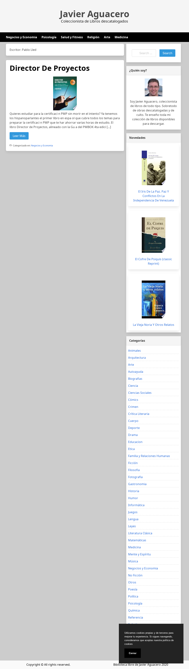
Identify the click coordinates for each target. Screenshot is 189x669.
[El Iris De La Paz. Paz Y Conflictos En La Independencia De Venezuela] (153, 168)
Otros (132, 582)
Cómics (133, 400)
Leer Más (19, 136)
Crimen (133, 407)
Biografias (135, 379)
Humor (133, 498)
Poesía (132, 589)
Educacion (135, 442)
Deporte (134, 428)
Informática (136, 505)
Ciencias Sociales (140, 393)
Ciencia (133, 386)
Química (134, 610)
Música (133, 561)
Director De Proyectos (50, 68)
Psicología (49, 37)
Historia (133, 491)
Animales (134, 351)
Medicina (121, 37)
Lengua (133, 519)
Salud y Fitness (72, 37)
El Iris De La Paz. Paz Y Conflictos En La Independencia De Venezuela (153, 195)
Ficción (133, 463)
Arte (107, 37)
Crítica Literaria (138, 414)
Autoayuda (135, 372)
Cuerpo (133, 421)
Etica (131, 449)
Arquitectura (137, 358)
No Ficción (135, 575)
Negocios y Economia (21, 37)
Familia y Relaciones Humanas (149, 456)
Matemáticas (137, 540)
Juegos (133, 512)
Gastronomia (137, 484)
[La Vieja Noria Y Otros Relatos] (153, 299)
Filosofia (134, 470)
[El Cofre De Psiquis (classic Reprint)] (153, 235)
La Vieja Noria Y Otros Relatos (153, 325)
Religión (93, 37)
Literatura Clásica (140, 533)
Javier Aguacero (94, 14)
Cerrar (132, 653)
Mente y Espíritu (139, 554)
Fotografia (135, 477)
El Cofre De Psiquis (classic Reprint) (153, 261)
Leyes (132, 526)
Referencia (135, 617)
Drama (133, 435)
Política (133, 596)
